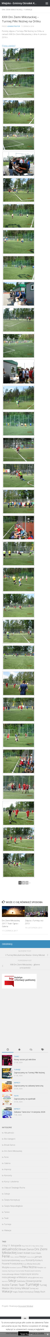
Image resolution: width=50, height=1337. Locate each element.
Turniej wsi (33, 1288)
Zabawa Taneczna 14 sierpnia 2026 (29, 1112)
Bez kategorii (9, 1138)
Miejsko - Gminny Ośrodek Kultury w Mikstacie (20, 3)
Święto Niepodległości (13, 1206)
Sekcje (7, 1193)
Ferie (6, 1157)
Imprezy (17, 1083)
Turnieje (28, 9)
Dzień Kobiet (24, 1252)
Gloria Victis (30, 1257)
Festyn (22, 1256)
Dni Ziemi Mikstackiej (12, 9)
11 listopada (14, 1245)
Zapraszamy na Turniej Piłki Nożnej (29, 1072)
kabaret (23, 1260)
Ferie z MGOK (14, 1257)
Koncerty (8, 1175)
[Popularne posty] (19, 1050)
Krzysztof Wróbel (25, 1306)
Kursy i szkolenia (11, 1181)
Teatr (16, 1096)
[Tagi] (42, 1050)
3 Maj (4, 1245)
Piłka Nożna (29, 1267)
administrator (13, 26)
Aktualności (9, 1132)
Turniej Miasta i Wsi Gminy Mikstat (24, 1286)
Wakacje (7, 1230)
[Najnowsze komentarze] (31, 1050)
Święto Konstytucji (12, 1199)
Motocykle (36, 1264)
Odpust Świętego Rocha (14, 1187)
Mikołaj (29, 1264)
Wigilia (15, 1292)
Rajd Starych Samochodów (16, 1271)
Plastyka (40, 1267)
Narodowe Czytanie (16, 1267)
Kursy (24, 1264)
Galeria (7, 1163)
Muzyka (5, 1267)
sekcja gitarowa (33, 1277)
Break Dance (9, 1145)
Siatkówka (21, 1281)
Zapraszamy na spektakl (24, 1098)
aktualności (10, 1249)
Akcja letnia (35, 1246)
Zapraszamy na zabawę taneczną (28, 1085)
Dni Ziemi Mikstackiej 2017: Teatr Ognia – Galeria (11, 923)
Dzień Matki (36, 1253)
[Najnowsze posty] (7, 1050)
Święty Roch (39, 1291)
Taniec (16, 1056)
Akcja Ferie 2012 (27, 1246)
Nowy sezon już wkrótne (25, 1059)
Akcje (41, 1246)
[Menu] (47, 3)
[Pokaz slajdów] (8, 45)
